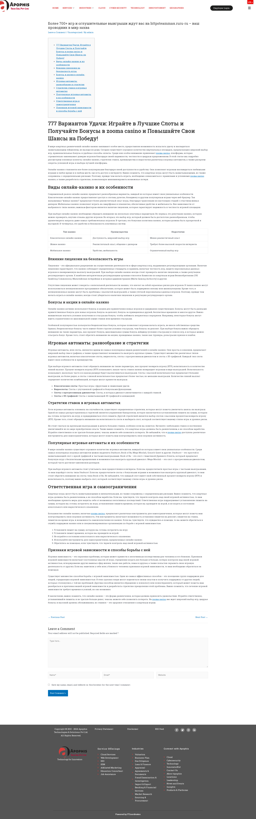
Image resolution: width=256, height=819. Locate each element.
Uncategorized (74, 32)
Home (55, 8)
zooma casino (163, 153)
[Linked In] (194, 730)
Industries (85, 8)
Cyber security (118, 8)
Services (67, 8)
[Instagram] (188, 730)
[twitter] (183, 730)
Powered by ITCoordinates (128, 814)
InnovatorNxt (157, 8)
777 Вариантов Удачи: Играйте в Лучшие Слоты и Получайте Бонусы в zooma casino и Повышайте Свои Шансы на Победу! (73, 51)
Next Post (201, 617)
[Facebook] (177, 730)
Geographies (177, 8)
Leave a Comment (57, 32)
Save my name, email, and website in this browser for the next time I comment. (91, 684)
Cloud (101, 8)
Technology (138, 8)
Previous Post (56, 617)
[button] (249, 7)
